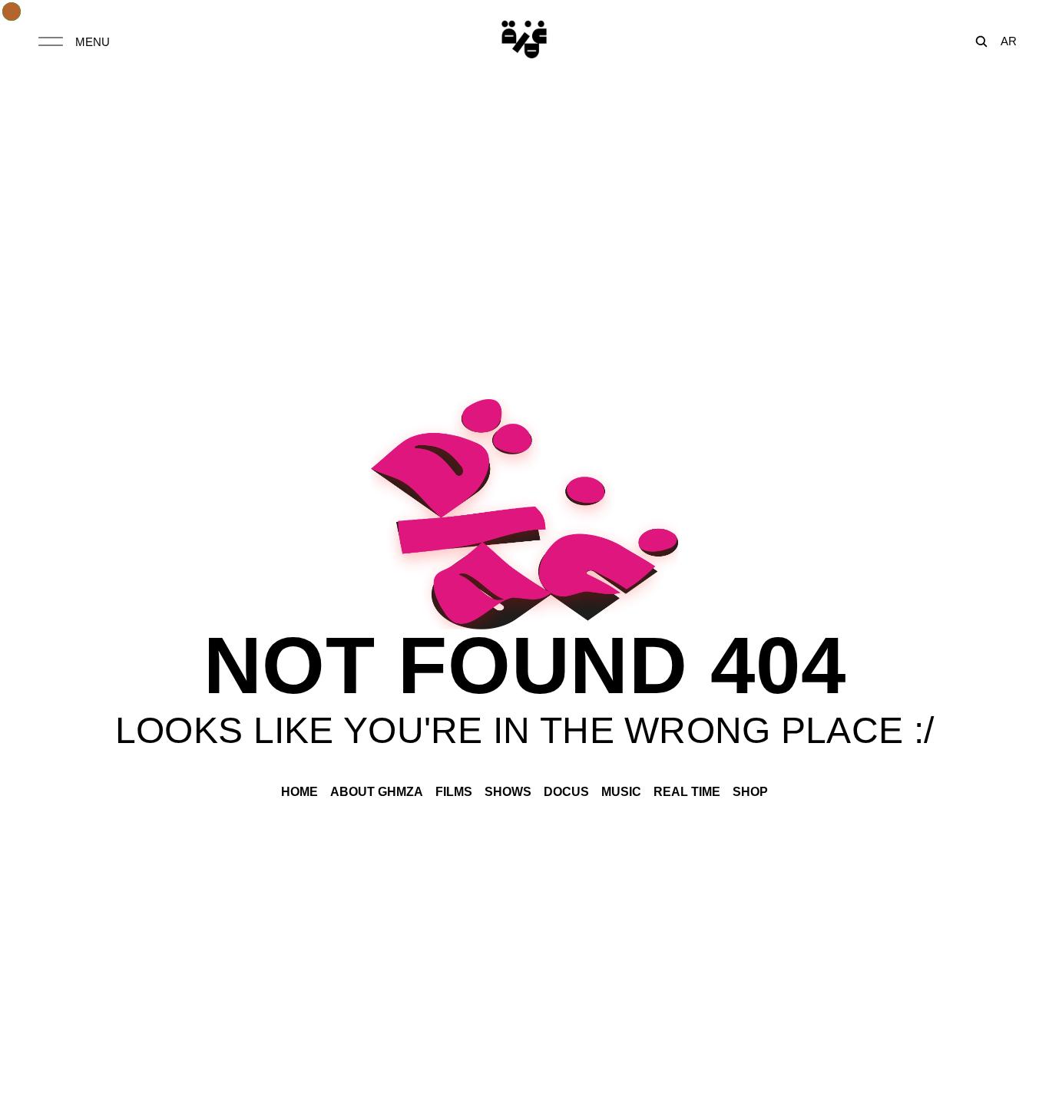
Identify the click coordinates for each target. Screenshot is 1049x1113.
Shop (750, 791)
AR (1009, 41)
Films (453, 791)
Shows (508, 791)
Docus (566, 791)
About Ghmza (376, 791)
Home (299, 791)
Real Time (687, 791)
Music (621, 791)
